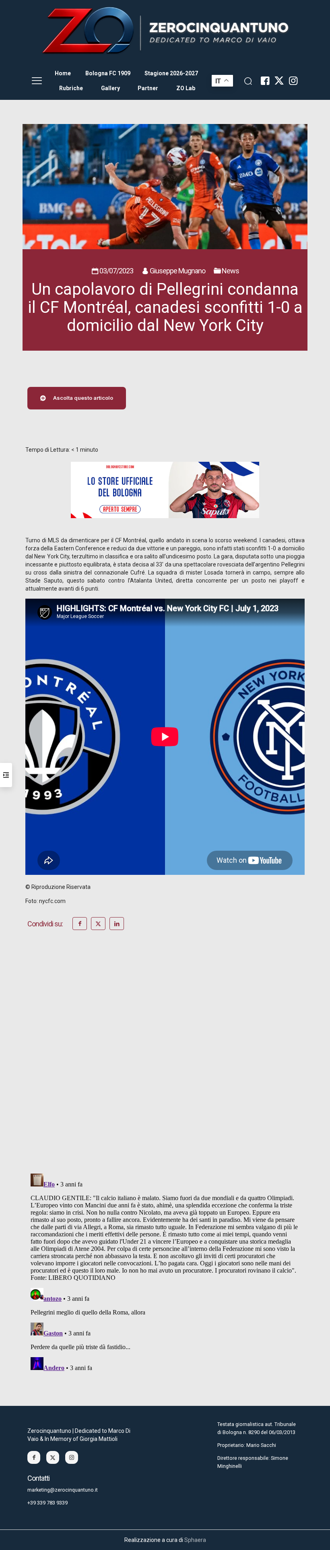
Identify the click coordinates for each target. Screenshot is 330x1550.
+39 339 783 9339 (47, 1503)
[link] (165, 31)
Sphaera (195, 1540)
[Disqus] (165, 1063)
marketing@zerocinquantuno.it (62, 1490)
